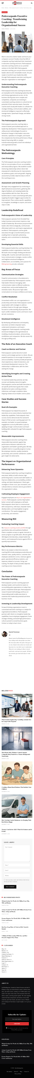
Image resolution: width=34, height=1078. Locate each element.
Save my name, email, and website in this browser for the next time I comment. (16, 880)
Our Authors (9, 1071)
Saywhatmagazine (19, 1068)
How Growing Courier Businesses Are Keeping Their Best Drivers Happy (16, 821)
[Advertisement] (17, 672)
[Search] (31, 3)
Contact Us (26, 1071)
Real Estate (4, 966)
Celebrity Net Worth (6, 954)
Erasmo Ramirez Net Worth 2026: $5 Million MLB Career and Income (15, 919)
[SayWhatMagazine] (17, 3)
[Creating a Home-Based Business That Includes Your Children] (17, 773)
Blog (3, 949)
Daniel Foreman (5, 28)
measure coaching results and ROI (14, 528)
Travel (3, 972)
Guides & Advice (6, 959)
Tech (3, 970)
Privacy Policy (14, 1029)
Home (3, 7)
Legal (3, 963)
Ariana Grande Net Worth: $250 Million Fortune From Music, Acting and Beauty (16, 910)
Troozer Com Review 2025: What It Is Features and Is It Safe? (17, 830)
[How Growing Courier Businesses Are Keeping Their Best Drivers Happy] (17, 806)
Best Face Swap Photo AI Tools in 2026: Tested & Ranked (15, 928)
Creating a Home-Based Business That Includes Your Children (16, 788)
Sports (3, 968)
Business (6, 7)
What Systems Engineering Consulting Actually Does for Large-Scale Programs (16, 720)
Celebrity (4, 952)
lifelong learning (7, 264)
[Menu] (3, 3)
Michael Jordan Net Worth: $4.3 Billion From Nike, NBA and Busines (16, 902)
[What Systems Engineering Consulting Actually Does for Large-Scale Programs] (17, 705)
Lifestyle (4, 965)
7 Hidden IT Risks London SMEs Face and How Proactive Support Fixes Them (14, 936)
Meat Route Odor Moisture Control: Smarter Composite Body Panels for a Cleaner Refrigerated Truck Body (16, 754)
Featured (4, 958)
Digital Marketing (6, 956)
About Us (16, 1071)
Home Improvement (6, 961)
